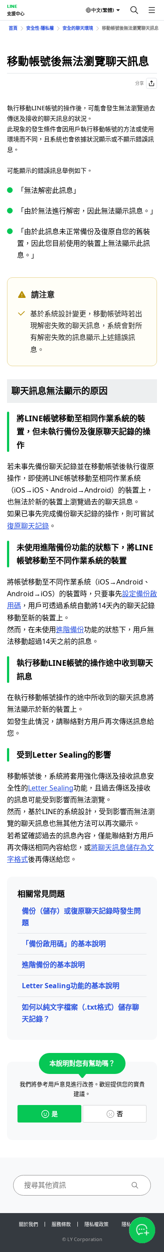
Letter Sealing (50, 788)
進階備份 (70, 629)
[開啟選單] (152, 10)
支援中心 (15, 13)
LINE (12, 6)
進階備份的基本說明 (53, 964)
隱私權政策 (96, 1224)
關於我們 (28, 1224)
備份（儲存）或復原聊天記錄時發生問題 (81, 916)
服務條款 (61, 1224)
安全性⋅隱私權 (40, 28)
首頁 (13, 28)
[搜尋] (134, 10)
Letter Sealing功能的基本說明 (70, 985)
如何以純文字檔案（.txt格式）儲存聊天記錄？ (80, 1013)
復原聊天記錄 (28, 526)
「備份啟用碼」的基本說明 (64, 943)
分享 (139, 83)
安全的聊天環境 (78, 28)
